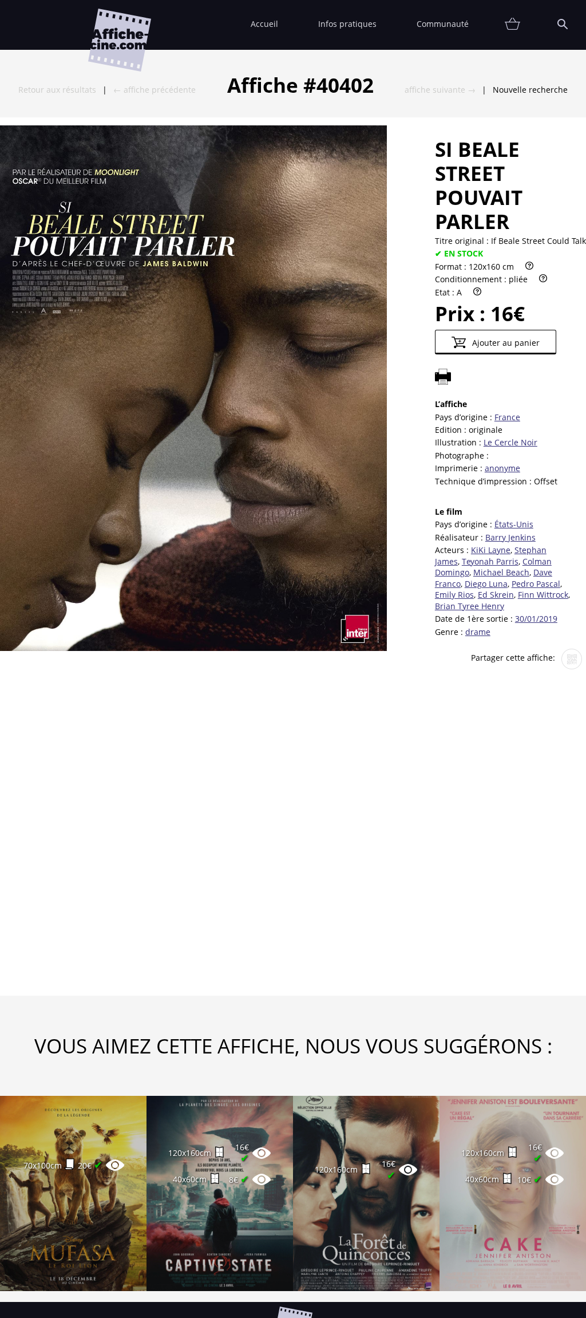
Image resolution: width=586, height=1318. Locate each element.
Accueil (264, 23)
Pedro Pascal (536, 583)
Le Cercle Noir (510, 442)
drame (477, 631)
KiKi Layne (490, 549)
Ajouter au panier (505, 342)
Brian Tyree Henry (469, 606)
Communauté (443, 23)
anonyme (502, 468)
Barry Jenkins (510, 537)
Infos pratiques (347, 23)
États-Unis (513, 524)
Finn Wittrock (543, 594)
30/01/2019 (536, 618)
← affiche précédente (154, 89)
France (507, 417)
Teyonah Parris (490, 561)
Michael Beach (501, 572)
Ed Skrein (496, 594)
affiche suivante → (440, 89)
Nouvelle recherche (530, 89)
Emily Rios (454, 594)
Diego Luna (486, 583)
